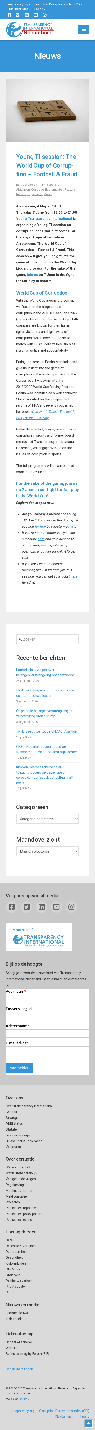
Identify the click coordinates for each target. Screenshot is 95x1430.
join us (32, 275)
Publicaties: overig (19, 1219)
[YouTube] (35, 14)
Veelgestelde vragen (21, 1179)
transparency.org (17, 4)
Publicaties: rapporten (22, 1208)
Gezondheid (14, 1257)
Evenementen (54, 189)
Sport (48, 194)
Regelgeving (15, 1185)
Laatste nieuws (17, 1313)
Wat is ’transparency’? (22, 1173)
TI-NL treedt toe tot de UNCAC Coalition (46, 731)
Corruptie (37, 189)
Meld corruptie (16, 1196)
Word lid (11, 1348)
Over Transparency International (29, 1106)
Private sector (16, 1286)
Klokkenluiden (18, 9)
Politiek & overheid (19, 1281)
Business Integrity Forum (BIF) (27, 1354)
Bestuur (11, 1112)
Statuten (12, 1129)
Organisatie (35, 194)
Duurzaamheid (16, 1252)
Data (9, 1240)
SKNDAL (24, 1398)
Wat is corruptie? (18, 1167)
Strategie (12, 1118)
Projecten (13, 1202)
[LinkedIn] (26, 14)
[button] (83, 29)
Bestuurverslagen (19, 1135)
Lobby (38, 9)
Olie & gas (13, 1269)
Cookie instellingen (19, 1369)
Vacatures (13, 1147)
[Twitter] (17, 14)
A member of (23, 930)
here (71, 526)
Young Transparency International (44, 219)
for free (40, 526)
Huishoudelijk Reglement (24, 1141)
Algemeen (23, 189)
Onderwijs (13, 1275)
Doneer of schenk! (19, 1342)
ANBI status (14, 1123)
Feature (70, 189)
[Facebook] (9, 14)
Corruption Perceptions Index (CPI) (57, 4)
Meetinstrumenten (19, 1190)
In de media (14, 1319)
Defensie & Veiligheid (21, 1246)
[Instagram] (44, 14)
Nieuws (21, 194)
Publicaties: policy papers (24, 1214)
